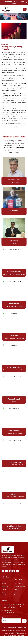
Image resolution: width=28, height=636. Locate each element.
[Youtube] (17, 571)
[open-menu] (25, 9)
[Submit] (24, 621)
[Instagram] (13, 571)
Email (3, 617)
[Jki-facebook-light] (2, 571)
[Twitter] (6, 571)
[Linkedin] (10, 571)
